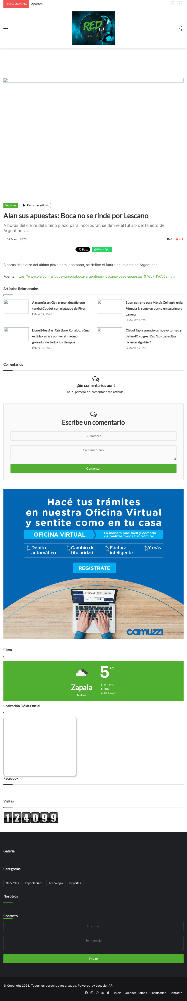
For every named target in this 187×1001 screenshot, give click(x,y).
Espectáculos (33, 883)
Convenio (38, 4)
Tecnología (56, 883)
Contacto (10, 916)
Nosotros (10, 896)
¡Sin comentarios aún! (96, 385)
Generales (12, 883)
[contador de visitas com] (30, 822)
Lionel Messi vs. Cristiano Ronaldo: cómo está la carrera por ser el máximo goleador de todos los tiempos (61, 336)
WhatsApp (102, 249)
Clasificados (157, 993)
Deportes (10, 205)
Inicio (118, 993)
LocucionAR (104, 985)
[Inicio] (93, 28)
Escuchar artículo (37, 205)
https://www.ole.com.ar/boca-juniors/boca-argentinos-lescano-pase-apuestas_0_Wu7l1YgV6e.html (96, 276)
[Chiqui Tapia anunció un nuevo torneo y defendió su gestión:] (109, 334)
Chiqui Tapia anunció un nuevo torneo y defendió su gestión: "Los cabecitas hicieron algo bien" (154, 336)
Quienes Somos (136, 993)
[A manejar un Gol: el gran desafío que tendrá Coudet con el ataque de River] (16, 306)
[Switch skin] (181, 30)
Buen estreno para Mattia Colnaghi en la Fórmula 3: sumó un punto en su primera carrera (154, 308)
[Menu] (5, 30)
